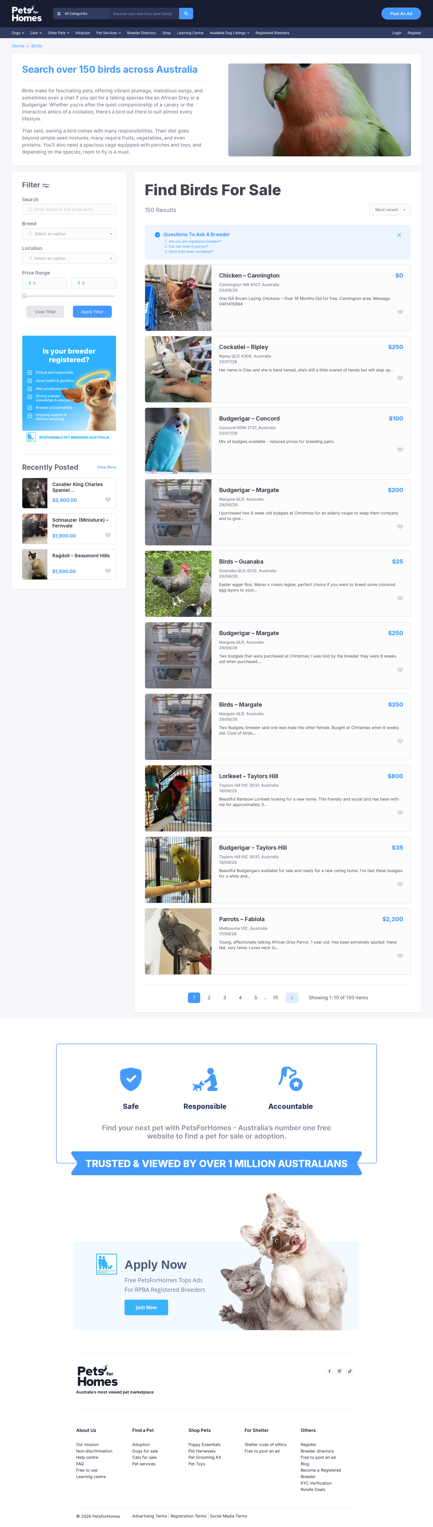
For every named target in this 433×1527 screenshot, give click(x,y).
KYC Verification (316, 1483)
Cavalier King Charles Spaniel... (77, 487)
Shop (166, 33)
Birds (36, 45)
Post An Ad (401, 13)
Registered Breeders (272, 33)
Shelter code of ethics (265, 1444)
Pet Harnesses (201, 1450)
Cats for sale (144, 1457)
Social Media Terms (228, 1515)
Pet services (143, 1463)
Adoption (82, 33)
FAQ (80, 1463)
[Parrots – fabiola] (178, 941)
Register (414, 33)
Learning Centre (190, 33)
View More (106, 467)
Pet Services (107, 33)
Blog (305, 1463)
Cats (34, 33)
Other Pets (57, 33)
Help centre (87, 1457)
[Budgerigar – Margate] (178, 512)
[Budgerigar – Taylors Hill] (178, 869)
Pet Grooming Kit (204, 1457)
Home (18, 45)
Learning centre (91, 1476)
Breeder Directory (141, 33)
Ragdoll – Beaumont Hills (81, 556)
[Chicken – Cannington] (178, 297)
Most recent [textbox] (386, 209)
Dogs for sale (145, 1450)
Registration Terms (188, 1515)
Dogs (16, 33)
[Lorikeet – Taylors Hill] (178, 798)
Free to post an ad (262, 1450)
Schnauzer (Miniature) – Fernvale (80, 523)
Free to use (86, 1470)
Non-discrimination (94, 1450)
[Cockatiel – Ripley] (178, 369)
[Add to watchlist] (108, 500)
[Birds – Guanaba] (178, 583)
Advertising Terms (149, 1515)
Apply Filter (92, 311)
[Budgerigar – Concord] (178, 440)
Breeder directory (317, 1450)
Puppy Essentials (204, 1444)
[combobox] (144, 13)
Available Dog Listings (228, 33)
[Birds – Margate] (178, 726)
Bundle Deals (313, 1489)
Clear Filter (45, 311)
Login (396, 33)
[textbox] (74, 233)
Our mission (87, 1444)
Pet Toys (196, 1463)
